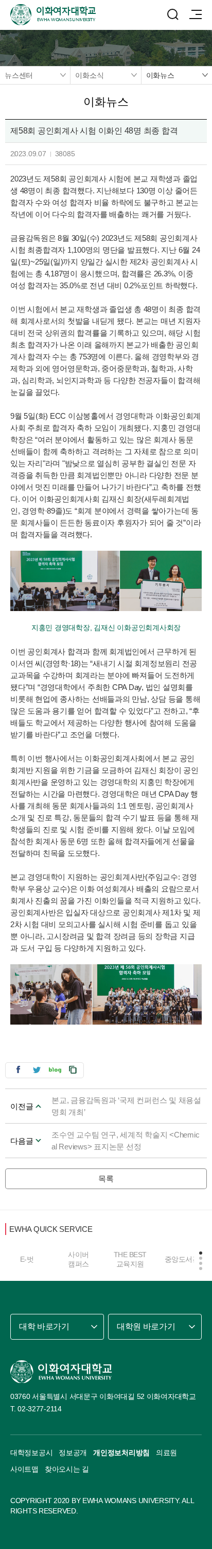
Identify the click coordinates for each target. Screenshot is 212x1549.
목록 (106, 1178)
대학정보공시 (31, 1452)
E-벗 (27, 1259)
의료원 (166, 1452)
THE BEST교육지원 (130, 1259)
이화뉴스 (160, 75)
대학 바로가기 (44, 1326)
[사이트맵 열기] (195, 14)
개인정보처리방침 (121, 1452)
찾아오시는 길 (67, 1469)
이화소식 (89, 75)
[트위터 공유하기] (36, 1070)
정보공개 (73, 1452)
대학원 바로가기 (146, 1326)
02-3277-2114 (39, 1409)
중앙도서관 (182, 1259)
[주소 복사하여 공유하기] (73, 1070)
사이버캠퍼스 (78, 1259)
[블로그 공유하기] (55, 1070)
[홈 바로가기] (61, 1371)
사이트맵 (24, 1469)
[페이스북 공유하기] (18, 1070)
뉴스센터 (19, 75)
